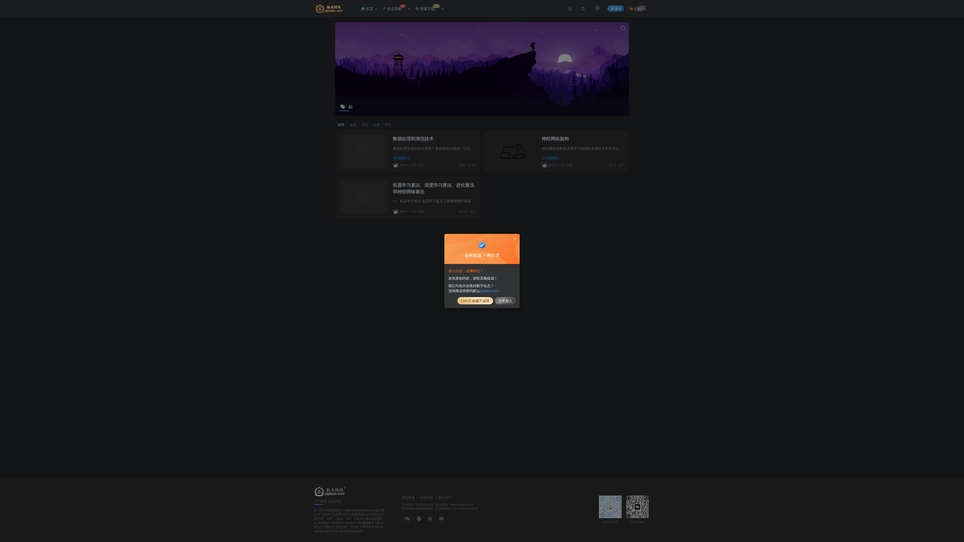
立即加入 (505, 300)
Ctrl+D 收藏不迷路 (475, 300)
